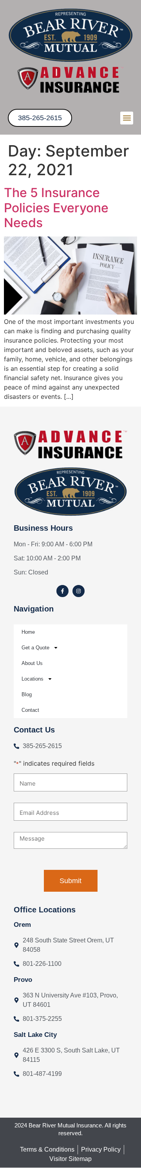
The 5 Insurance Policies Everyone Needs (56, 207)
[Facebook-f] (62, 591)
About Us (32, 663)
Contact (30, 710)
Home (28, 632)
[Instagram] (78, 591)
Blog (27, 694)
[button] (126, 118)
